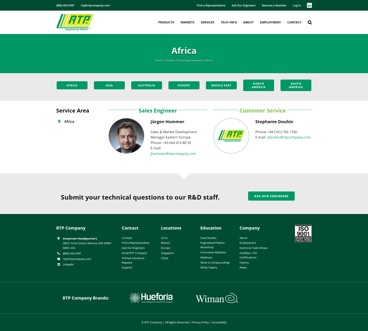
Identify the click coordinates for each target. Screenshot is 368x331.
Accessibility (219, 322)
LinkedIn (68, 264)
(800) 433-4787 (72, 253)
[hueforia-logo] (151, 294)
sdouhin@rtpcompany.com (289, 137)
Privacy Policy (200, 322)
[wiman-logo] (217, 294)
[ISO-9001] (303, 226)
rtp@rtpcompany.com (77, 259)
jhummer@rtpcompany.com (173, 153)
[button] (310, 22)
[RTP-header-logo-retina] (74, 15)
